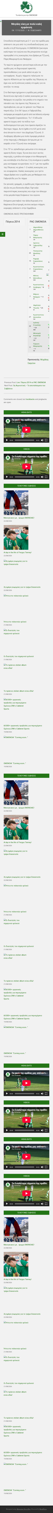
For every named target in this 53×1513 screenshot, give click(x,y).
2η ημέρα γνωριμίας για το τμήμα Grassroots (22, 587)
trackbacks (30, 399)
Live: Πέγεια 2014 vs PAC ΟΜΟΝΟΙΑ (31, 382)
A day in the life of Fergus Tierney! (17, 552)
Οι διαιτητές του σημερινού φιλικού (19, 656)
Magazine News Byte (24, 1509)
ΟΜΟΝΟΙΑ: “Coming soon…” (15, 763)
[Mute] (42, 440)
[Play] (7, 440)
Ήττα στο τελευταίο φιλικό (15, 622)
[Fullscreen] (46, 440)
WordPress (43, 1509)
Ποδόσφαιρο (35, 30)
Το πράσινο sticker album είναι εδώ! (19, 691)
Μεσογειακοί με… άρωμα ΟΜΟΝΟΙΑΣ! (19, 518)
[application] (26, 430)
